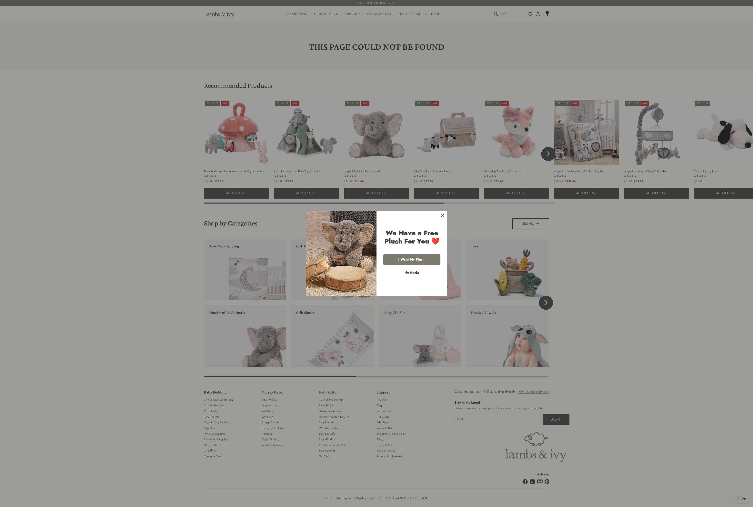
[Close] (442, 215)
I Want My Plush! (412, 259)
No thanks (412, 272)
